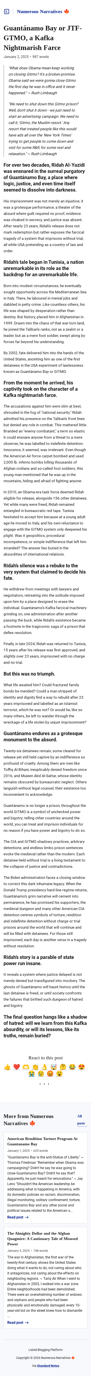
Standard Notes (48, 1366)
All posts (81, 1119)
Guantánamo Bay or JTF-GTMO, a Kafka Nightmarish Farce (43, 38)
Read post (15, 1217)
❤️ (16, 1067)
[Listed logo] (7, 11)
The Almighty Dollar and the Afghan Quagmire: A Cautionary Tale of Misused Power (42, 1238)
